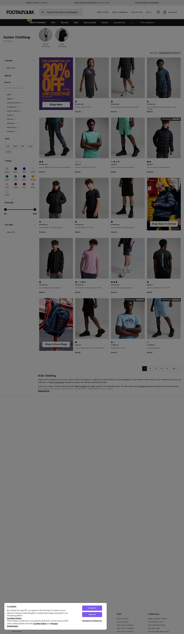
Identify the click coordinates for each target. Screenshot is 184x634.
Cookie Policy (40, 623)
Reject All (92, 614)
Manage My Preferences (92, 621)
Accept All (92, 608)
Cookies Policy (14, 618)
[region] (55, 616)
